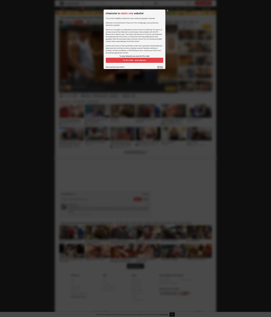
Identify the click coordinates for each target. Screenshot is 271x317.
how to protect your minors (115, 67)
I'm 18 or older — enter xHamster (134, 60)
